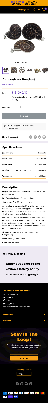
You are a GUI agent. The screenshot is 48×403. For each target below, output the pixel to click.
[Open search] (34, 9)
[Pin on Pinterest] (35, 137)
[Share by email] (44, 137)
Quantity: (6, 107)
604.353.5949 (8, 304)
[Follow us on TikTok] (30, 383)
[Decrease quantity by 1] (14, 107)
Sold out (24, 116)
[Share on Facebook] (30, 137)
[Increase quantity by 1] (26, 107)
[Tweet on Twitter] (39, 137)
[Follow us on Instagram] (21, 383)
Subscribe (24, 358)
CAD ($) (20, 374)
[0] (43, 9)
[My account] (39, 9)
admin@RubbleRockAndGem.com (16, 306)
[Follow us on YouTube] (26, 383)
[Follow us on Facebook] (17, 383)
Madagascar (7, 84)
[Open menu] (3, 10)
